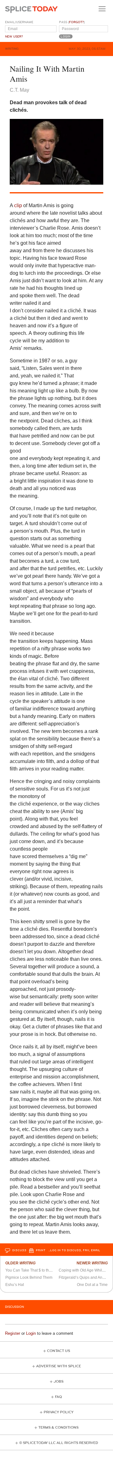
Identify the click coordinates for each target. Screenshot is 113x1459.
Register (12, 1333)
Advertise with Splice (58, 1366)
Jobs (58, 1381)
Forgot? (76, 22)
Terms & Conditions (58, 1427)
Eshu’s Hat (14, 1284)
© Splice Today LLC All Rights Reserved (58, 1443)
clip (18, 205)
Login (31, 1333)
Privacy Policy (58, 1412)
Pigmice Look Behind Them (28, 1277)
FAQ (58, 1397)
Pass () (72, 22)
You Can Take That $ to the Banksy (35, 1270)
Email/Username (19, 22)
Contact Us (58, 1351)
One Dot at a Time (92, 1284)
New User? (14, 36)
